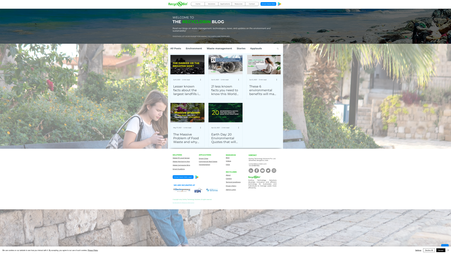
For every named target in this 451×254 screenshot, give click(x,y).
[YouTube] (262, 170)
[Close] (448, 250)
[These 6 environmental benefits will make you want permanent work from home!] (264, 64)
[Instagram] (274, 170)
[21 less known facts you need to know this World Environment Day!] (225, 64)
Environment (194, 48)
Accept (440, 250)
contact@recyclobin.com (258, 164)
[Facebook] (256, 170)
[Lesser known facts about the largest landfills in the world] (187, 64)
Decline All (429, 250)
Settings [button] (418, 250)
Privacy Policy (93, 250)
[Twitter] (268, 170)
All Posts (175, 48)
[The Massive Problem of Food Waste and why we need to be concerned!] (187, 112)
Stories (241, 48)
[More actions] (201, 79)
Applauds (256, 48)
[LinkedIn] (251, 170)
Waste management (219, 48)
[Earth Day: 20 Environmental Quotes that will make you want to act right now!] (225, 112)
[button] (211, 4)
